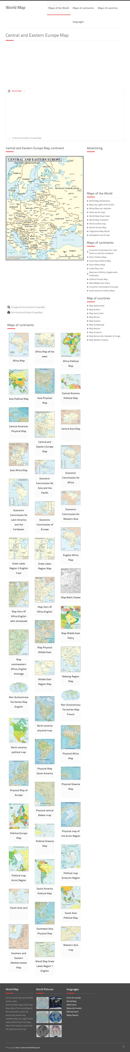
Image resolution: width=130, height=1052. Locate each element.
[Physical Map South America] (45, 763)
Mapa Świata (72, 1015)
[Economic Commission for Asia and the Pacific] (45, 473)
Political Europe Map (98, 279)
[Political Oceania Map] (45, 836)
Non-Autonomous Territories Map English (19, 701)
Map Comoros (95, 332)
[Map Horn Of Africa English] (45, 601)
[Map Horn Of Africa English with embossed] (19, 606)
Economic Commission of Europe (45, 524)
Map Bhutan (94, 328)
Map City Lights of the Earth (101, 204)
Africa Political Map (98, 257)
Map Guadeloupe (96, 324)
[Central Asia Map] (71, 423)
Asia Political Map (19, 398)
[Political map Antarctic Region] (71, 868)
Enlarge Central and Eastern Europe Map (28, 307)
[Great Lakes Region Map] (45, 558)
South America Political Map (101, 290)
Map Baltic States (71, 597)
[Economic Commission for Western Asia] (71, 504)
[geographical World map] (55, 1003)
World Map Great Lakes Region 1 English (44, 966)
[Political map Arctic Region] (19, 870)
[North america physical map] (45, 720)
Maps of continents (83, 8)
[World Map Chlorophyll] (55, 1017)
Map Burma (94, 317)
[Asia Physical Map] (45, 392)
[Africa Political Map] (71, 356)
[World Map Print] (42, 1017)
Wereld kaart (72, 1011)
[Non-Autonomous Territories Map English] (19, 692)
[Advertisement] (65, 66)
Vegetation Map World (99, 231)
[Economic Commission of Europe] (45, 514)
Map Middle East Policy (99, 283)
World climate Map (97, 227)
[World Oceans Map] (42, 1003)
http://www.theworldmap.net (27, 1047)
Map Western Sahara (98, 339)
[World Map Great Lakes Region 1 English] (45, 956)
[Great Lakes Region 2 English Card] (19, 558)
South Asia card (18, 907)
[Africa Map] (19, 355)
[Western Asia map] (71, 939)
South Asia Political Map (100, 260)
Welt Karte (71, 1004)
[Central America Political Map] (71, 388)
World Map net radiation (100, 208)
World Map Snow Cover (99, 216)
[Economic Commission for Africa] (71, 467)
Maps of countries (108, 8)
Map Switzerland (96, 305)
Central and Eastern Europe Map (44, 446)
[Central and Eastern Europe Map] (45, 259)
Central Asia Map (70, 428)
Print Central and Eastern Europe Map (26, 312)
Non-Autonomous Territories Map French (71, 709)
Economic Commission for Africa (70, 477)
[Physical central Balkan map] (45, 805)
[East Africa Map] (19, 465)
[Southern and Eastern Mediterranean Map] (19, 948)
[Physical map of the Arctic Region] (71, 826)
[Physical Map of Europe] (19, 785)
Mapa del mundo (74, 1008)
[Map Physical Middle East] (45, 642)
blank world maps (97, 212)
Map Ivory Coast (96, 313)
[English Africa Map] (71, 550)
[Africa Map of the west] (45, 346)
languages (78, 21)
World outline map (97, 223)
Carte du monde (74, 997)
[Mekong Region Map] (71, 671)
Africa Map (19, 360)
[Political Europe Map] (19, 828)
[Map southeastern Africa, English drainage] (19, 654)
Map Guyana (94, 320)
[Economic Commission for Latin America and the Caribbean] (19, 505)
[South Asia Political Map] (71, 907)
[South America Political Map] (45, 883)
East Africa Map (18, 470)
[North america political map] (19, 742)
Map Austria (94, 309)
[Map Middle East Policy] (71, 628)
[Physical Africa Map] (71, 748)
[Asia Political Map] (19, 393)
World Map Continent (98, 219)
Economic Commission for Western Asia (70, 514)
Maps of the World (59, 8)
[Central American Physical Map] (19, 421)
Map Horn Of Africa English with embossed (18, 616)
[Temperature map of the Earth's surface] (55, 1031)
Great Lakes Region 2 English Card (19, 568)
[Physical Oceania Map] (71, 779)
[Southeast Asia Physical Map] (45, 923)
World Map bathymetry (99, 200)
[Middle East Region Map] (45, 674)
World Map (15, 7)
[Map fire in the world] (42, 1031)
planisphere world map (99, 235)
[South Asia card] (19, 902)
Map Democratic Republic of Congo (104, 336)
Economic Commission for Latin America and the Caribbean (18, 519)
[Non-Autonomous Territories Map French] (71, 699)
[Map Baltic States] (71, 592)
